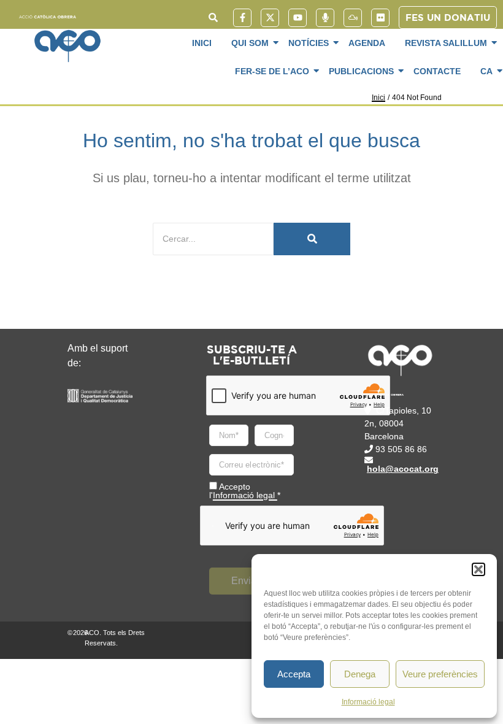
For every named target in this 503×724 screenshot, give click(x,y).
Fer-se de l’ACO (272, 71)
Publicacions (361, 71)
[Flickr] (380, 18)
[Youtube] (297, 18)
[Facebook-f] (242, 18)
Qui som (250, 43)
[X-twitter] (270, 18)
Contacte (437, 71)
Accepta (293, 674)
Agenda (366, 43)
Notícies (308, 43)
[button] (478, 569)
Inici (202, 43)
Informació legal (368, 702)
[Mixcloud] (353, 18)
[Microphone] (325, 18)
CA (486, 71)
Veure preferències (440, 674)
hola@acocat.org (403, 469)
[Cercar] (312, 239)
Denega (359, 674)
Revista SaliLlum (446, 43)
